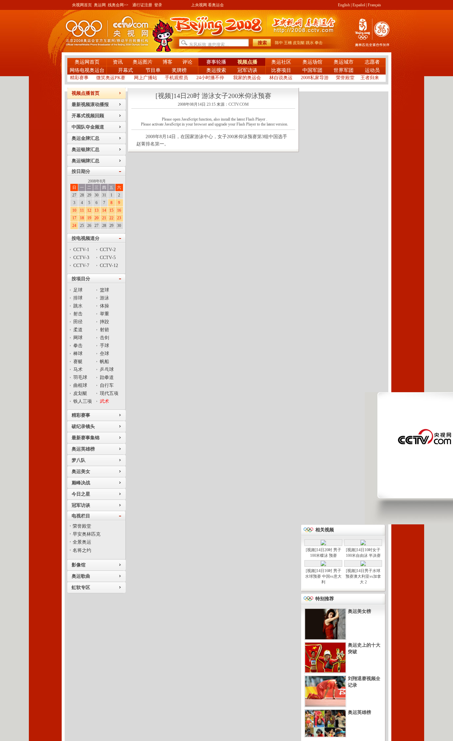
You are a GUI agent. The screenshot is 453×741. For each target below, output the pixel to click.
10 (74, 210)
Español (359, 5)
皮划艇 (299, 42)
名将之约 (82, 550)
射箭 (104, 329)
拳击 (319, 42)
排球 (78, 297)
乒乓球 (107, 369)
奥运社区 (281, 62)
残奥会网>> (118, 5)
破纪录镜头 (83, 426)
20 (96, 218)
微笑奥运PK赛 (110, 77)
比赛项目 (281, 70)
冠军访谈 (247, 70)
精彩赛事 (79, 77)
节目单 (153, 70)
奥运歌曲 (81, 576)
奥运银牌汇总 (85, 149)
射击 (78, 313)
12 (89, 210)
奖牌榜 (179, 70)
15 (111, 210)
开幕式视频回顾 (88, 115)
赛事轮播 (216, 62)
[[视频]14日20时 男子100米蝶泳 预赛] (323, 544)
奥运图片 (143, 62)
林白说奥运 (280, 77)
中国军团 (312, 70)
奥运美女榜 (359, 611)
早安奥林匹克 (86, 534)
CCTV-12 (109, 265)
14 (104, 210)
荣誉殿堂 (345, 77)
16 (119, 210)
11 (82, 210)
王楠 (288, 42)
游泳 (104, 297)
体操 (104, 305)
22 (111, 218)
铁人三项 (82, 401)
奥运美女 (81, 471)
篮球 (104, 290)
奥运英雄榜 (83, 449)
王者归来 (369, 77)
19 (89, 218)
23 (119, 218)
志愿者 (372, 62)
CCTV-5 (108, 257)
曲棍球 (80, 385)
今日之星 (81, 494)
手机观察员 (176, 77)
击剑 (104, 337)
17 (74, 218)
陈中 (279, 42)
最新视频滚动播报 (90, 104)
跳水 (310, 42)
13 (96, 210)
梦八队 (79, 460)
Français (374, 5)
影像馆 (79, 564)
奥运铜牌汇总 (85, 160)
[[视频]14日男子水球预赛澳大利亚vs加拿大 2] (363, 564)
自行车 (107, 385)
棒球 (78, 353)
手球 (104, 345)
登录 (158, 5)
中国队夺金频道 (88, 127)
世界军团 (344, 70)
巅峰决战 (81, 482)
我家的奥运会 (247, 77)
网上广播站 (145, 77)
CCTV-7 (81, 265)
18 (82, 218)
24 (74, 225)
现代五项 (109, 393)
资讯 (118, 62)
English (344, 5)
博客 (167, 62)
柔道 (78, 329)
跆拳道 (107, 377)
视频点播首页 (85, 93)
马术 (78, 369)
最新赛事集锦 (85, 437)
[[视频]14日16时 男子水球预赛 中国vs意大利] (323, 564)
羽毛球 (80, 377)
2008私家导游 (315, 77)
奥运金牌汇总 (85, 138)
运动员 (372, 70)
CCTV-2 (108, 249)
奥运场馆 (312, 62)
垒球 (104, 353)
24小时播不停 (210, 77)
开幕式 (126, 70)
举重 (104, 313)
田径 (78, 321)
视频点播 (247, 62)
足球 (78, 290)
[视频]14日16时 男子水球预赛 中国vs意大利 (323, 576)
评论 (187, 62)
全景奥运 (82, 542)
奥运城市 (344, 62)
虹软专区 (81, 587)
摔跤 (104, 321)
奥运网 (100, 5)
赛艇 (78, 361)
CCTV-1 (81, 249)
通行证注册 (142, 5)
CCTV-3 (81, 257)
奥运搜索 (216, 70)
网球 (78, 337)
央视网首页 (82, 5)
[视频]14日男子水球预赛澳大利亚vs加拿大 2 (363, 576)
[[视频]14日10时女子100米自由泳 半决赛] (363, 544)
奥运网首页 (87, 62)
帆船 (104, 361)
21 (104, 218)
